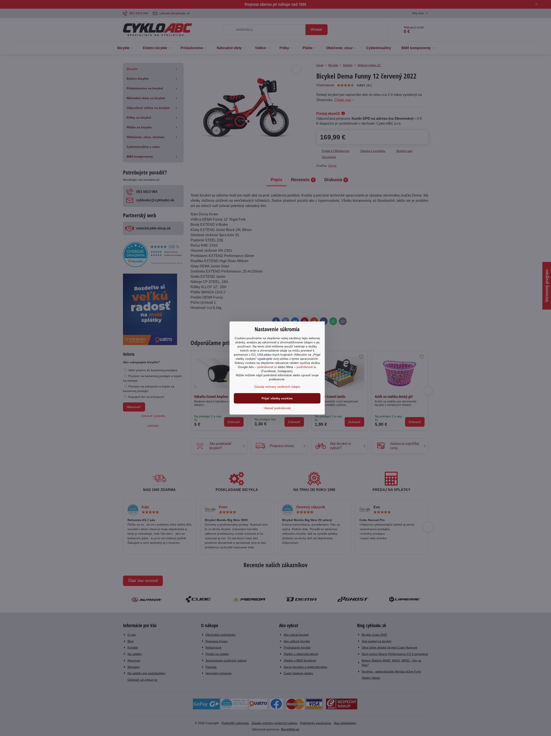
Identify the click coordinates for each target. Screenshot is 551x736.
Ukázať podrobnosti (277, 408)
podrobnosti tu (267, 367)
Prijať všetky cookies (277, 398)
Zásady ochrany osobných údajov (277, 386)
